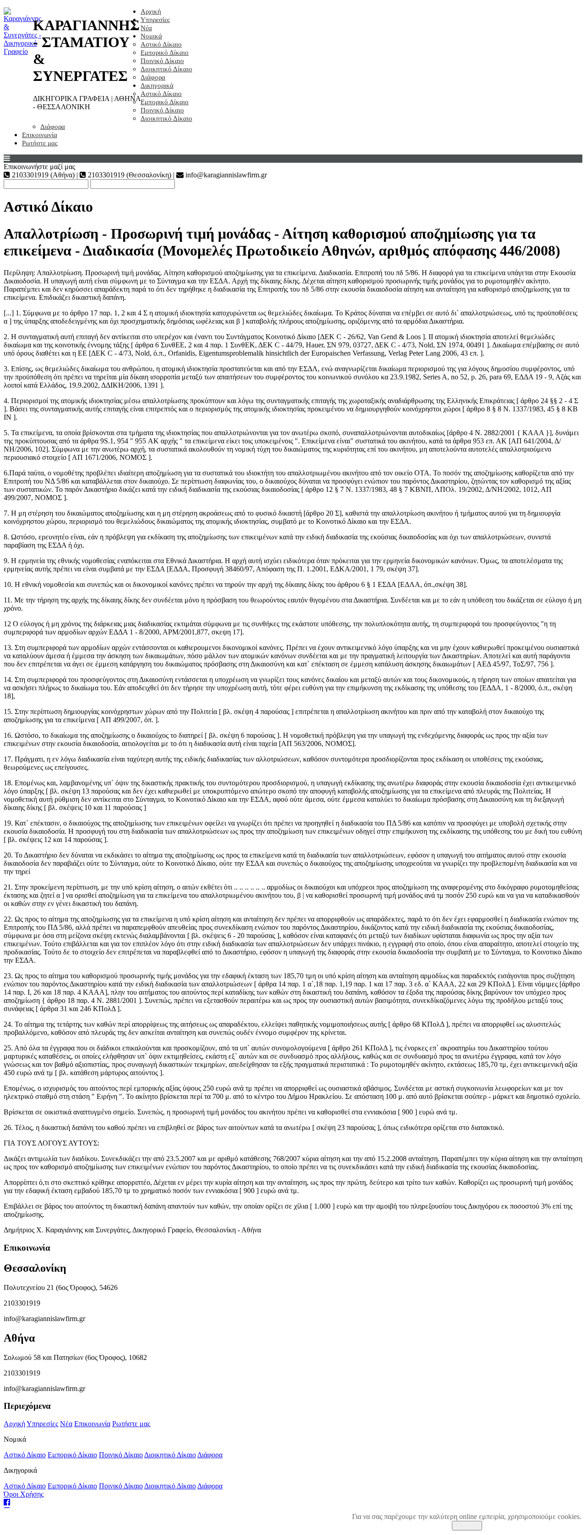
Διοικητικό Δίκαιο (166, 69)
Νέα (146, 28)
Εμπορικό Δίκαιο (165, 52)
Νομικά (151, 36)
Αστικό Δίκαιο (161, 44)
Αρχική (151, 11)
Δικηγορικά (157, 85)
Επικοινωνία (39, 135)
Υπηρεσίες (155, 19)
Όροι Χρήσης (23, 1494)
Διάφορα (153, 77)
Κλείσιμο (467, 1525)
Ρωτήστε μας (40, 143)
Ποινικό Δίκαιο (162, 60)
